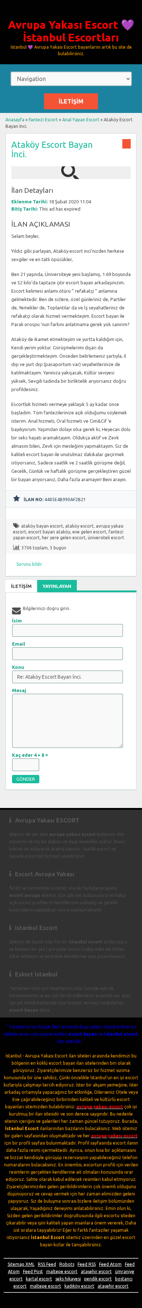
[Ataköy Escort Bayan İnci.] (71, 175)
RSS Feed (47, 1264)
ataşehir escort (96, 1271)
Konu (18, 667)
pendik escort (98, 1278)
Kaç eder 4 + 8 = (30, 754)
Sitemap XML (21, 1264)
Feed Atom (110, 1264)
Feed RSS (87, 1264)
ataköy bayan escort (42, 526)
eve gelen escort (89, 531)
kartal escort (39, 1278)
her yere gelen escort (64, 537)
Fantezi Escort (43, 119)
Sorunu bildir (29, 564)
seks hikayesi (68, 1278)
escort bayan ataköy (49, 531)
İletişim (71, 101)
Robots (66, 1264)
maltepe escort (62, 1271)
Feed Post (33, 1271)
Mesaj (19, 690)
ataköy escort (79, 526)
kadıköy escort (79, 1286)
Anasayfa (14, 119)
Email (18, 643)
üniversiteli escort (106, 537)
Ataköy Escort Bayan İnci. (52, 149)
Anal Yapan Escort (80, 119)
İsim (17, 620)
